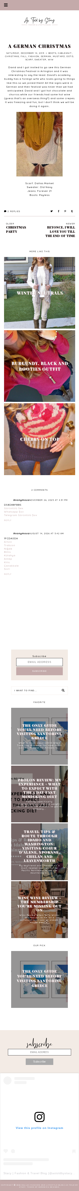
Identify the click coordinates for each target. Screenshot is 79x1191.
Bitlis (7, 551)
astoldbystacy (62, 1173)
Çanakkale (11, 565)
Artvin (8, 541)
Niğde (8, 548)
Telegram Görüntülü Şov (20, 515)
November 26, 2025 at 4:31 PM (48, 500)
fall (24, 56)
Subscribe (39, 656)
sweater (40, 59)
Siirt (7, 568)
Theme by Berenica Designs (43, 1187)
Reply (8, 520)
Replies (13, 211)
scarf (29, 59)
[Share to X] (51, 211)
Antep (8, 558)
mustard (59, 56)
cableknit (65, 53)
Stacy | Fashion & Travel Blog (25, 1173)
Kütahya (9, 555)
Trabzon (9, 545)
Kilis (7, 562)
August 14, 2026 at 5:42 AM (46, 533)
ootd (69, 56)
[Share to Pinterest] (65, 211)
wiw (51, 59)
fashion (33, 56)
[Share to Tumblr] (72, 211)
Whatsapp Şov (14, 511)
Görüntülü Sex (13, 508)
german (46, 56)
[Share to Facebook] (59, 211)
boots (52, 53)
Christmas (12, 56)
